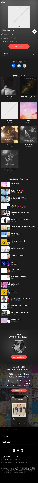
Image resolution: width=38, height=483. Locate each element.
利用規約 (3, 459)
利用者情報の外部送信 (6, 462)
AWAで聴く (19, 46)
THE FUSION (10, 96)
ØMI (12, 34)
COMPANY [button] (5, 442)
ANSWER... (10, 120)
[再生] (34, 31)
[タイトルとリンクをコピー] (24, 66)
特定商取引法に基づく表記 (22, 462)
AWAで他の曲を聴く (19, 357)
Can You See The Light (28, 145)
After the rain (14, 429)
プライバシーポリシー (14, 459)
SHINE (28, 120)
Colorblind (9, 145)
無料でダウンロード (19, 390)
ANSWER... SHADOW (9, 169)
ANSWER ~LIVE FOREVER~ (28, 96)
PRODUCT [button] (5, 436)
